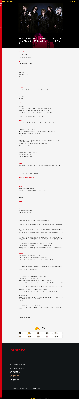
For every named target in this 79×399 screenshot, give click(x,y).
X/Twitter (25, 317)
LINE (29, 317)
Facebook (21, 317)
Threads (24, 364)
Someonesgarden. (36, 388)
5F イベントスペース (22, 34)
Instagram (15, 364)
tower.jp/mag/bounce (33, 357)
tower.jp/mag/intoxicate (53, 357)
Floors (43, 328)
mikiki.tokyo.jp (11, 357)
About (55, 350)
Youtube (20, 364)
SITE (23, 368)
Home (52, 350)
